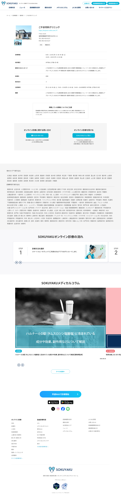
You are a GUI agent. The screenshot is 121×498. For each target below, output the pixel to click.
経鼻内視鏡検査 (49, 205)
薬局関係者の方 (113, 3)
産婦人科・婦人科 (19, 216)
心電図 (20, 205)
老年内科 (69, 221)
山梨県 (109, 175)
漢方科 (36, 197)
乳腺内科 (31, 200)
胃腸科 (29, 210)
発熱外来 (10, 189)
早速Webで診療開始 (60, 394)
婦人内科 (62, 210)
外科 (25, 218)
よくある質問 (76, 7)
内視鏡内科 (100, 213)
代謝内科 (10, 200)
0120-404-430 (38, 135)
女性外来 (17, 189)
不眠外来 (14, 446)
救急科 (71, 197)
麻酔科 (23, 223)
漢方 (38, 444)
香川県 (104, 178)
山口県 (93, 178)
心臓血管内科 (11, 194)
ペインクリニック (65, 194)
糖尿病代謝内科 (101, 189)
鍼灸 (95, 202)
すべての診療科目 (16, 458)
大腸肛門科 (75, 194)
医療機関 (14, 15)
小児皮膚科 (42, 189)
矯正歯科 (42, 216)
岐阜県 (15, 178)
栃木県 (53, 175)
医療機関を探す (35, 7)
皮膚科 (37, 221)
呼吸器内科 (11, 218)
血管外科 (92, 200)
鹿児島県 (48, 181)
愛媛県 (109, 178)
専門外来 (86, 205)
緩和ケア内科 (61, 189)
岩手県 (20, 175)
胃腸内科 (93, 221)
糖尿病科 (23, 197)
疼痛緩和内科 (79, 197)
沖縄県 (54, 181)
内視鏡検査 (67, 205)
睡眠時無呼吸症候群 (63, 202)
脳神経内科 (101, 221)
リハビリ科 (34, 189)
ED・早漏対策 (41, 435)
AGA (107, 210)
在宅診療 (50, 192)
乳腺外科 (72, 213)
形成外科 (49, 218)
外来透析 (106, 197)
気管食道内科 (101, 218)
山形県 (37, 175)
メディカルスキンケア (43, 441)
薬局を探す (48, 7)
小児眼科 (17, 200)
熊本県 (31, 181)
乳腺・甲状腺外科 (25, 213)
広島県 (87, 178)
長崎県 (26, 181)
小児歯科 (103, 205)
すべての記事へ (60, 371)
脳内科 (99, 192)
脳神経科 (30, 197)
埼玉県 (64, 175)
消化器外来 (59, 205)
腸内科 (36, 192)
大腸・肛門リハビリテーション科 (17, 208)
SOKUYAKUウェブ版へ (83, 135)
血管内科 (43, 192)
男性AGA (39, 429)
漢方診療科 (19, 192)
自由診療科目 (41, 419)
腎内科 (80, 205)
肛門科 (16, 213)
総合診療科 (64, 197)
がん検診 (53, 202)
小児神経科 (97, 194)
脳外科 (74, 205)
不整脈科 (74, 202)
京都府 (42, 178)
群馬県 (58, 175)
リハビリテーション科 (93, 216)
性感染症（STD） (41, 438)
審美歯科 (24, 200)
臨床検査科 (66, 200)
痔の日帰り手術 (12, 205)
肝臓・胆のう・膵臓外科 (34, 202)
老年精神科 (87, 210)
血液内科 (17, 223)
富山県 (93, 175)
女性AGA (39, 432)
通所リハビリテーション (56, 208)
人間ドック (10, 210)
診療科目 (12, 7)
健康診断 (82, 208)
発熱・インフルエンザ (17, 452)
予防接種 (40, 205)
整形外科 (89, 218)
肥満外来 (38, 200)
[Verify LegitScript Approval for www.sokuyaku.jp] (56, 486)
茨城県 (47, 175)
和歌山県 (65, 178)
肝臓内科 (46, 202)
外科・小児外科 (49, 213)
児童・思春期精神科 (71, 208)
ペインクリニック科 (39, 194)
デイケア (38, 208)
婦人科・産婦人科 (16, 438)
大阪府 (47, 178)
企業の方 (87, 3)
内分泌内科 (104, 216)
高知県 (9, 181)
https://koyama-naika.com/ (47, 30)
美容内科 (57, 197)
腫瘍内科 (84, 192)
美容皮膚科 (49, 216)
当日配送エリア (67, 425)
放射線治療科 (28, 192)
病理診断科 (57, 192)
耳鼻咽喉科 (109, 213)
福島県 (42, 175)
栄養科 (73, 200)
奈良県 (58, 178)
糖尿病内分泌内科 (89, 189)
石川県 (98, 175)
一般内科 (81, 202)
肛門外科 (86, 221)
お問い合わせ (89, 7)
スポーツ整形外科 (20, 210)
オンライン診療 (16, 419)
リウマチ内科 (66, 192)
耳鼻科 (85, 200)
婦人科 (30, 218)
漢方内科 (86, 213)
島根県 (76, 178)
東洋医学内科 (70, 210)
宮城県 (26, 175)
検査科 (90, 194)
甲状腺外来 (107, 208)
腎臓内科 (10, 223)
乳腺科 (110, 200)
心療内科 (65, 218)
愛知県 (26, 178)
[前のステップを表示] (16, 262)
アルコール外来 (103, 202)
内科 (110, 216)
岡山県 (82, 178)
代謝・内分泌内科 (37, 213)
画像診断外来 (97, 197)
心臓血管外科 (73, 218)
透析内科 (79, 210)
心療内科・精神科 (16, 435)
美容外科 (62, 221)
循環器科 (79, 213)
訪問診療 (79, 200)
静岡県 (20, 178)
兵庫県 (53, 178)
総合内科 (45, 208)
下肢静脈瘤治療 (12, 202)
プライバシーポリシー (60, 480)
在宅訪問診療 (51, 189)
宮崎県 (42, 181)
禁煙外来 (10, 213)
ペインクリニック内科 (70, 216)
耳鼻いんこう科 (77, 221)
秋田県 (31, 175)
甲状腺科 (43, 197)
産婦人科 (27, 221)
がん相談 (50, 210)
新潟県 (87, 175)
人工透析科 (28, 194)
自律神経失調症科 (13, 197)
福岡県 (21, 15)
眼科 (42, 221)
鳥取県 (71, 178)
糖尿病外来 (98, 208)
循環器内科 (57, 218)
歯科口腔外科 (94, 205)
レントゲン (32, 205)
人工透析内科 (75, 192)
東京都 (75, 175)
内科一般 (49, 194)
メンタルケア (90, 208)
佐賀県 (20, 181)
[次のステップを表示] (20, 262)
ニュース (22, 7)
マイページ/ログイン (105, 7)
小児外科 (37, 218)
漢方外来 (14, 444)
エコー (26, 205)
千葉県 (69, 175)
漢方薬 (59, 200)
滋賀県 (37, 178)
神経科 (105, 200)
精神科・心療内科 (32, 216)
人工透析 (56, 194)
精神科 (47, 221)
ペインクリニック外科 (49, 200)
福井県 (104, 175)
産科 (32, 221)
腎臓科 (104, 192)
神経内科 (102, 210)
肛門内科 (31, 208)
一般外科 (20, 194)
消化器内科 (11, 221)
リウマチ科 (81, 216)
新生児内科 (78, 189)
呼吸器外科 (19, 218)
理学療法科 (11, 192)
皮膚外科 (36, 210)
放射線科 (82, 218)
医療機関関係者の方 (99, 3)
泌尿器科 (110, 218)
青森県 (15, 175)
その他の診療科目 (42, 446)
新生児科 (70, 189)
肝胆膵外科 (92, 192)
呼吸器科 (93, 213)
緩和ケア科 (22, 202)
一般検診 (95, 210)
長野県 (9, 178)
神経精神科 (88, 197)
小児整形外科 (25, 189)
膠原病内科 (89, 202)
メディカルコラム (62, 7)
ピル (38, 423)
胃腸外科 (50, 197)
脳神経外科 (109, 221)
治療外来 (43, 210)
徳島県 (98, 178)
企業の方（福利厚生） (94, 431)
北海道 (9, 175)
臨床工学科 (83, 194)
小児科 (43, 218)
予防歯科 (99, 200)
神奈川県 (81, 175)
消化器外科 (19, 221)
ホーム (8, 15)
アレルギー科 (58, 216)
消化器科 (10, 216)
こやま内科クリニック (31, 15)
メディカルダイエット (42, 426)
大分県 (37, 181)
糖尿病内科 (54, 221)
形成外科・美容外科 (61, 213)
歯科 (94, 218)
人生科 (56, 210)
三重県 (31, 178)
